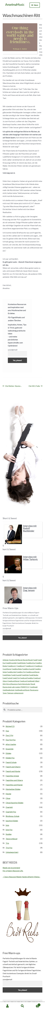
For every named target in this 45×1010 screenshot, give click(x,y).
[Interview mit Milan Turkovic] (13, 564)
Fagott (35, 660)
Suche (22, 1006)
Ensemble (9, 749)
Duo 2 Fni (9, 735)
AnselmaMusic (14, 4)
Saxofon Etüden (12, 821)
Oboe (8, 798)
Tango (5, 693)
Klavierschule (7, 687)
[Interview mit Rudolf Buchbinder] (13, 534)
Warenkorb (34, 1004)
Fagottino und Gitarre (14, 780)
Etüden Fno (10, 758)
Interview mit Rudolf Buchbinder (30, 528)
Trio (7, 843)
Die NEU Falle (34, 386)
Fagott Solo (25, 675)
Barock (20, 660)
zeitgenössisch (18, 693)
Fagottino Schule (12, 776)
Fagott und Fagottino (26, 678)
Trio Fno (9, 848)
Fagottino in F (21, 666)
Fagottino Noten (17, 669)
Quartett (9, 807)
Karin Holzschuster (24, 684)
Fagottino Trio (21, 672)
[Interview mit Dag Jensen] (13, 595)
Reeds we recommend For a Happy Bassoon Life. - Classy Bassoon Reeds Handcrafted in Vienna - (21, 872)
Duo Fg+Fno (11, 740)
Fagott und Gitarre (13, 767)
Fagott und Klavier (14, 681)
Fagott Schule (11, 762)
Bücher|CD (10, 726)
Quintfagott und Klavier (22, 690)
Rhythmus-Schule (12, 816)
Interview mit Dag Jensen (30, 589)
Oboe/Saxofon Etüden (14, 803)
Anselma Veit (13, 660)
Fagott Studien (33, 675)
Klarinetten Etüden (13, 789)
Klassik (33, 684)
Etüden (8, 753)
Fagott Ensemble (11, 663)
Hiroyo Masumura (12, 684)
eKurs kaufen (11, 744)
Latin (13, 687)
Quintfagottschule (8, 690)
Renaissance (34, 690)
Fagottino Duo (30, 663)
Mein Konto (7, 1006)
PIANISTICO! (25, 687)
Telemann (10, 693)
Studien (9, 834)
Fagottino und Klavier (33, 672)
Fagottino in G (30, 666)
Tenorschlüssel (11, 839)
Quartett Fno (11, 812)
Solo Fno (9, 830)
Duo (7, 731)
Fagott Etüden (21, 663)
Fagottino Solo (11, 672)
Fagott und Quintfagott (27, 681)
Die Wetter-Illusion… (13, 386)
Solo (7, 825)
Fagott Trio (16, 678)
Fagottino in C (12, 666)
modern (17, 687)
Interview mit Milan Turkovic (30, 558)
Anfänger (6, 660)
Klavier (8, 794)
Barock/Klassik (28, 660)
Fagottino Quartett (28, 669)
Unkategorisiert (12, 852)
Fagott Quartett (16, 675)
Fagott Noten (7, 675)
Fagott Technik (7, 678)
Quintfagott (34, 687)
